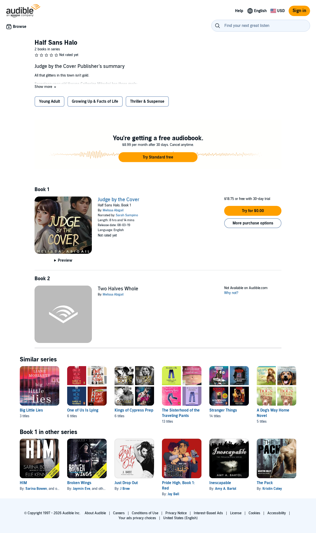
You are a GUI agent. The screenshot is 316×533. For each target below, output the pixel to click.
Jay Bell (173, 494)
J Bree (125, 489)
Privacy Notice (176, 513)
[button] (46, 87)
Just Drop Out (126, 482)
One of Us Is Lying (82, 410)
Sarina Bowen (36, 489)
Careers (119, 513)
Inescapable (220, 482)
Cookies (254, 513)
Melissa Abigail (113, 210)
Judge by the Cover (118, 200)
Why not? (231, 293)
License (235, 513)
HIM (23, 482)
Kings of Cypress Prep (134, 410)
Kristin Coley (272, 489)
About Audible (95, 513)
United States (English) (180, 518)
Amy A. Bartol (225, 489)
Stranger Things (223, 410)
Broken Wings (79, 482)
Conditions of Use (145, 513)
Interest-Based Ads (208, 513)
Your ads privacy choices (137, 518)
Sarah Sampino (127, 215)
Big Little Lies (31, 410)
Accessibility (276, 513)
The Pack (265, 482)
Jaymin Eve (81, 489)
